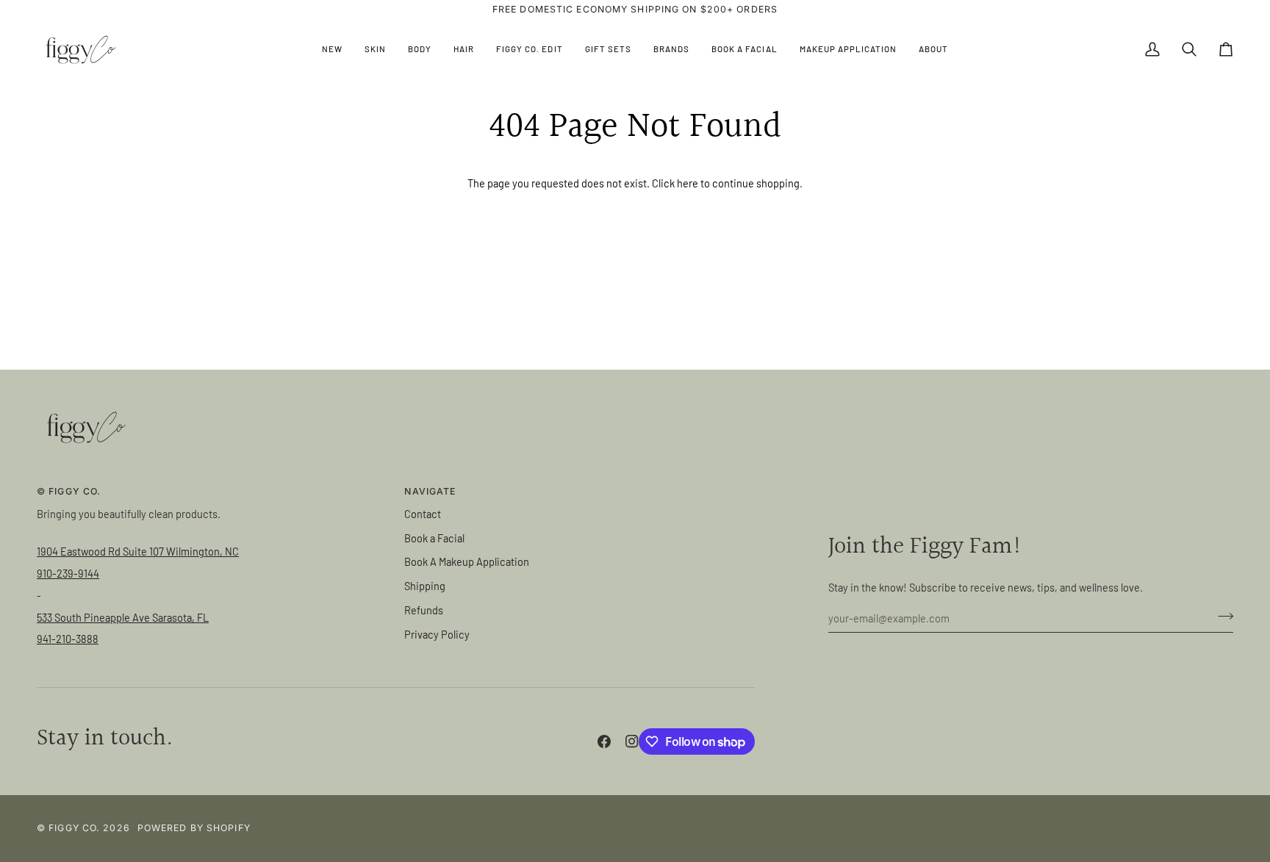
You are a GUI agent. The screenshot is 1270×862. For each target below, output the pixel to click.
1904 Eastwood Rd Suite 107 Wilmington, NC (138, 551)
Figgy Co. (74, 827)
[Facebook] (604, 741)
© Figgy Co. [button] (69, 491)
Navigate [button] (430, 491)
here (687, 183)
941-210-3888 (67, 638)
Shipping (424, 585)
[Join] (1221, 616)
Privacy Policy (437, 634)
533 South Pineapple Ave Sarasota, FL (123, 617)
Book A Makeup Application (466, 561)
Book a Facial (434, 538)
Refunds (423, 610)
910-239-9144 (68, 573)
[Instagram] (632, 741)
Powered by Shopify (194, 827)
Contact (422, 513)
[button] (375, 49)
